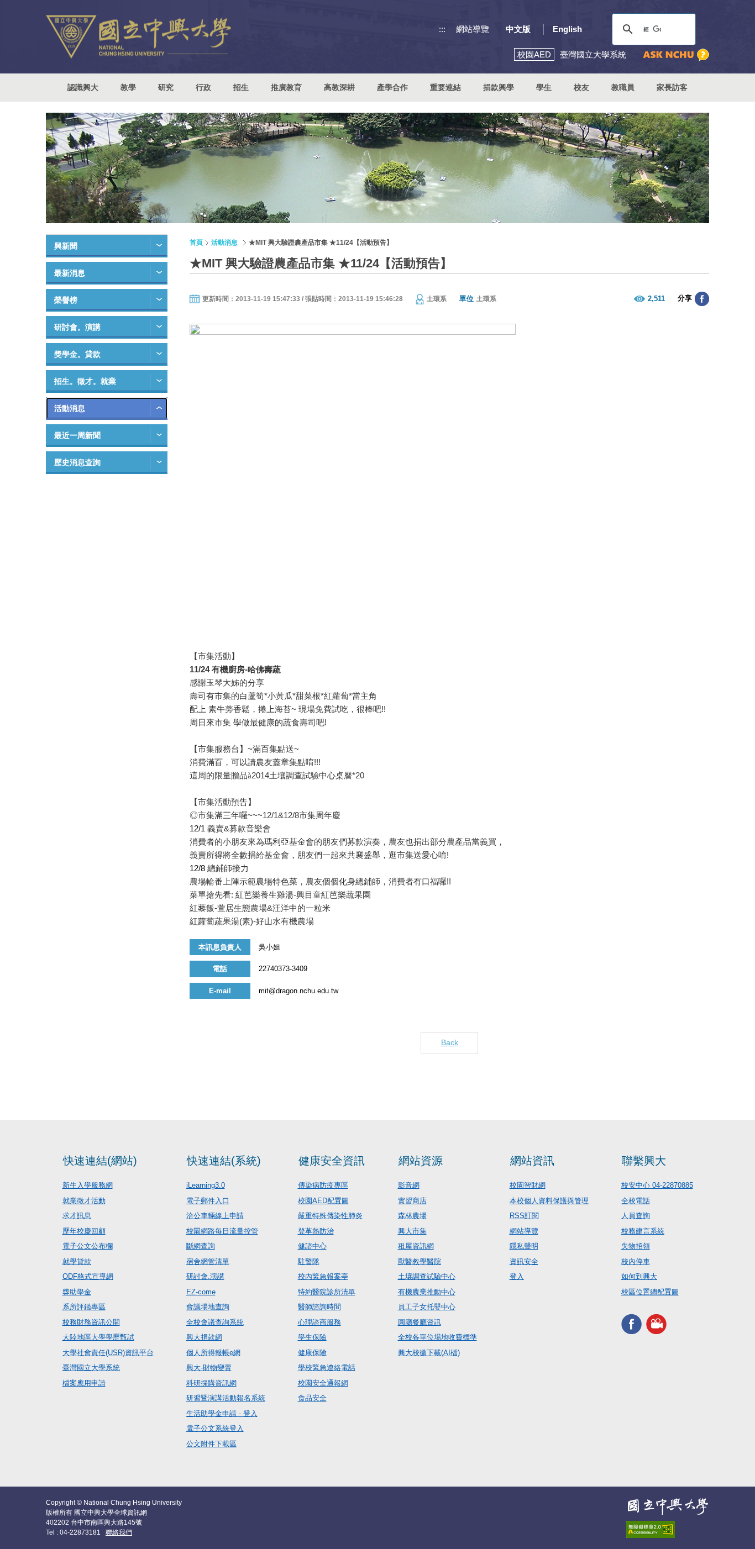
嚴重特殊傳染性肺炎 (330, 1215)
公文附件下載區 (211, 1444)
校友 (581, 87)
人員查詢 (635, 1215)
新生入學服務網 (87, 1185)
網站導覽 (472, 29)
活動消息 (69, 408)
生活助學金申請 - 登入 (222, 1413)
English (567, 29)
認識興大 (82, 87)
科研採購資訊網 (211, 1383)
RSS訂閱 (524, 1215)
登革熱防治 (316, 1231)
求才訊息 (76, 1215)
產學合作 (392, 87)
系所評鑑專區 (84, 1307)
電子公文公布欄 (87, 1246)
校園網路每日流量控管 (222, 1231)
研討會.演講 (205, 1276)
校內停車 (635, 1261)
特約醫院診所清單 (326, 1292)
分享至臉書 (702, 299)
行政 (203, 87)
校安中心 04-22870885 (657, 1185)
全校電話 (635, 1201)
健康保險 (312, 1352)
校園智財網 (528, 1185)
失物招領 (635, 1246)
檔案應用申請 (84, 1383)
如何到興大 (639, 1276)
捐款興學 (498, 87)
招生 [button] (241, 87)
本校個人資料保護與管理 (549, 1201)
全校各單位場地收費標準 (437, 1337)
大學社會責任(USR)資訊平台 (108, 1352)
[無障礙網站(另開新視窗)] (667, 1529)
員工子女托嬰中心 (426, 1307)
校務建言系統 (642, 1231)
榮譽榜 (65, 300)
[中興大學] (667, 1506)
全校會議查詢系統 (215, 1322)
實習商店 (412, 1201)
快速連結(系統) (224, 1161)
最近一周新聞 (77, 435)
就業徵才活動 (84, 1201)
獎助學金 (76, 1292)
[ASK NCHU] (676, 55)
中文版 (518, 29)
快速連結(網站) (100, 1161)
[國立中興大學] (138, 37)
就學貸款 (76, 1261)
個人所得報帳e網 (213, 1352)
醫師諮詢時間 (319, 1307)
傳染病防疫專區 (323, 1185)
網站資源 (421, 1161)
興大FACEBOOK (631, 1324)
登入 (517, 1276)
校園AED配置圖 (323, 1201)
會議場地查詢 (207, 1307)
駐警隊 (308, 1261)
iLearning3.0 (205, 1185)
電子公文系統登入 (215, 1428)
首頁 (196, 242)
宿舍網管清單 (207, 1261)
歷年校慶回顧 (84, 1231)
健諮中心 (312, 1246)
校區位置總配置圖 (650, 1292)
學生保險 (312, 1337)
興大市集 (412, 1231)
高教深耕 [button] (339, 87)
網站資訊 (532, 1161)
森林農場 (412, 1215)
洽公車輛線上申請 (215, 1215)
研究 (166, 87)
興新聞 (65, 245)
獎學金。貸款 (77, 354)
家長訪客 (672, 87)
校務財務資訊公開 (91, 1322)
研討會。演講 (77, 327)
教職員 (623, 87)
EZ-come (201, 1292)
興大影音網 (656, 1324)
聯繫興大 (644, 1161)
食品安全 (312, 1398)
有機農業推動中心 (426, 1292)
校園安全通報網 (323, 1383)
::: (442, 29)
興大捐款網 (204, 1337)
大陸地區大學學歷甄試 (98, 1337)
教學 (128, 87)
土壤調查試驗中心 (426, 1276)
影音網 (409, 1185)
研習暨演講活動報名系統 (225, 1398)
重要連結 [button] (445, 87)
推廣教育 (286, 87)
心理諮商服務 (319, 1322)
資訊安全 (524, 1261)
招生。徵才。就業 (85, 381)
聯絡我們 (119, 1532)
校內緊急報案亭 (323, 1276)
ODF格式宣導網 (87, 1276)
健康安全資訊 (331, 1161)
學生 (544, 87)
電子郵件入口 (207, 1201)
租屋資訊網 (416, 1246)
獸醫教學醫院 (419, 1261)
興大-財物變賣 (209, 1367)
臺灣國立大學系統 (91, 1367)
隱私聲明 (524, 1246)
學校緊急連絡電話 (326, 1367)
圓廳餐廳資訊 (419, 1322)
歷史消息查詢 (77, 462)
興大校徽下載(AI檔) (429, 1352)
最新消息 (69, 272)
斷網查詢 (200, 1246)
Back (449, 1042)
